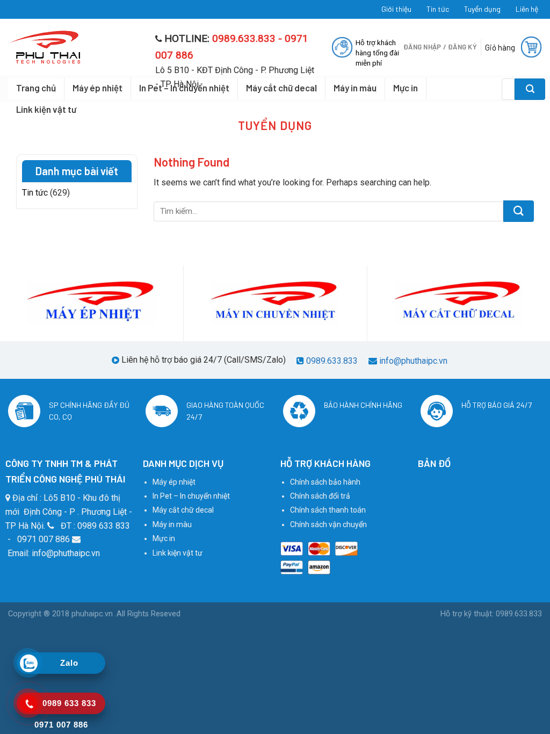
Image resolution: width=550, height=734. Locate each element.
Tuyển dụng (482, 8)
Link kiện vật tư (46, 109)
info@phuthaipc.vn (413, 361)
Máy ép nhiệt (97, 87)
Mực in (164, 538)
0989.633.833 (332, 361)
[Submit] (530, 89)
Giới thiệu (396, 8)
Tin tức (437, 8)
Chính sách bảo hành (325, 482)
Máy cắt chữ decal (183, 510)
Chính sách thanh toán (328, 510)
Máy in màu (172, 524)
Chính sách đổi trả (320, 496)
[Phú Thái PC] (73, 47)
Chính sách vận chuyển (328, 524)
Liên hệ (527, 8)
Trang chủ (36, 87)
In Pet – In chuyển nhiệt (191, 496)
